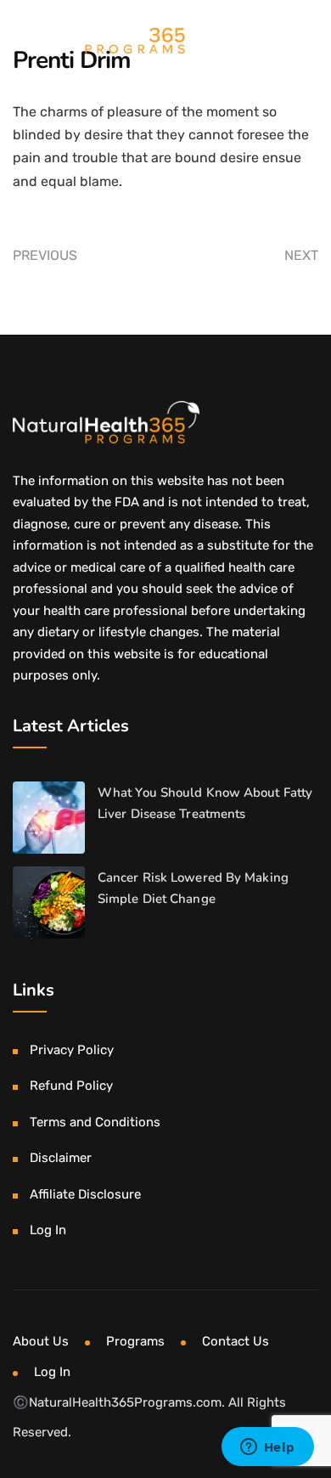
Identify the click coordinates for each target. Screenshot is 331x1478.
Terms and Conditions (95, 1122)
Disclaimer (61, 1157)
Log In (48, 1230)
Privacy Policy (72, 1050)
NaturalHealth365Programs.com (125, 1402)
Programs (135, 1341)
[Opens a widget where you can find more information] (267, 1448)
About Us (41, 1341)
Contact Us (235, 1341)
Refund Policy (71, 1085)
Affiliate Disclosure (85, 1194)
